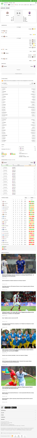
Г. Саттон (2, 156)
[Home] (2, 4)
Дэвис (12, 17)
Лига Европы (27, 4)
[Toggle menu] (36, 3)
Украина (6, 4)
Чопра (25, 20)
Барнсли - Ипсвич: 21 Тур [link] (11, 6)
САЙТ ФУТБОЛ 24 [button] (3, 410)
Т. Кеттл (28, 156)
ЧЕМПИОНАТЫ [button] (3, 417)
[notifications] (34, 1)
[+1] (1, 1)
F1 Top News (22, 4)
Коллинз (25, 19)
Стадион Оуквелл (23, 153)
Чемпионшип (6, 6)
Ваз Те (12, 19)
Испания (17, 4)
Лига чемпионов (33, 4)
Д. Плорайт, (21, 156)
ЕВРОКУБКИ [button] (2, 419)
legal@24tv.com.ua (11, 424)
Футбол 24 (2, 6)
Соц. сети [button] (2, 412)
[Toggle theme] (31, 1)
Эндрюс (25, 17)
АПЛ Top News (12, 4)
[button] (24, 436)
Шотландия (25, 21)
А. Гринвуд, (24, 156)
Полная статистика (18, 73)
